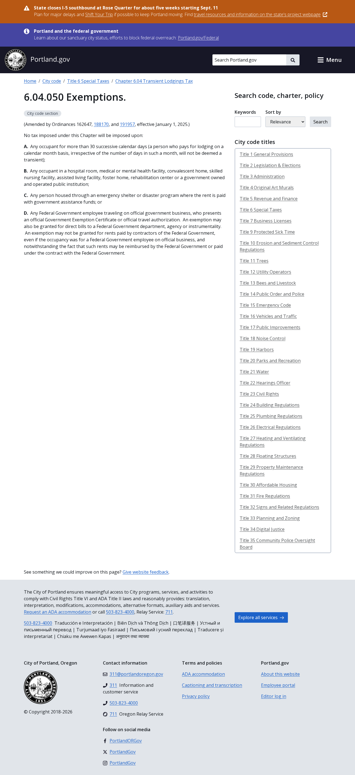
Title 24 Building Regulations (270, 405)
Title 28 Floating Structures (268, 456)
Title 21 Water (254, 372)
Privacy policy (196, 696)
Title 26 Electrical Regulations (270, 427)
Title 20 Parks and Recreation (270, 361)
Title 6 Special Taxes (88, 81)
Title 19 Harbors (257, 349)
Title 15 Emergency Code (265, 305)
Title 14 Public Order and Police (272, 294)
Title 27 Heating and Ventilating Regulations (273, 441)
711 (169, 612)
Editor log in (273, 696)
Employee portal (278, 685)
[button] (329, 60)
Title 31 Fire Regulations (265, 496)
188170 (101, 124)
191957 (127, 124)
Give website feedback (146, 572)
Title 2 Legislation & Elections (270, 165)
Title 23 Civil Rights (259, 394)
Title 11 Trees (254, 261)
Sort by (273, 112)
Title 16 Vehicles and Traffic (268, 316)
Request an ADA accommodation (57, 612)
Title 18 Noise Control (262, 338)
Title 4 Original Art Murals (267, 187)
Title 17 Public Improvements (270, 327)
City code (51, 81)
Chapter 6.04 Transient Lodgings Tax (154, 81)
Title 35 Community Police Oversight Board (277, 543)
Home (30, 81)
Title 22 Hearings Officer (265, 383)
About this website (280, 674)
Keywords (245, 112)
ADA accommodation (203, 674)
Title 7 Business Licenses (265, 221)
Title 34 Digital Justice (262, 529)
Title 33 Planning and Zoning (270, 518)
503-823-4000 (120, 612)
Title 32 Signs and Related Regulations (279, 507)
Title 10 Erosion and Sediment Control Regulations (279, 246)
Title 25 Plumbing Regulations (271, 416)
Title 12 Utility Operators (265, 272)
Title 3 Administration (262, 176)
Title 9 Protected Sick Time (267, 232)
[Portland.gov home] (37, 60)
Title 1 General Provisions (266, 154)
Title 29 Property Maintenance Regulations (271, 470)
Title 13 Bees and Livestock (268, 283)
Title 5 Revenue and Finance (269, 199)
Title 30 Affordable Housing (268, 485)
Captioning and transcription (212, 685)
